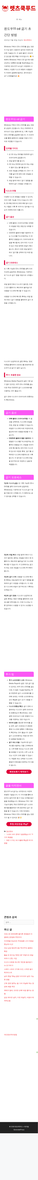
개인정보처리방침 (10, 1035)
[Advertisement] (21, 627)
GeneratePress (19, 1130)
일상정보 (9, 831)
